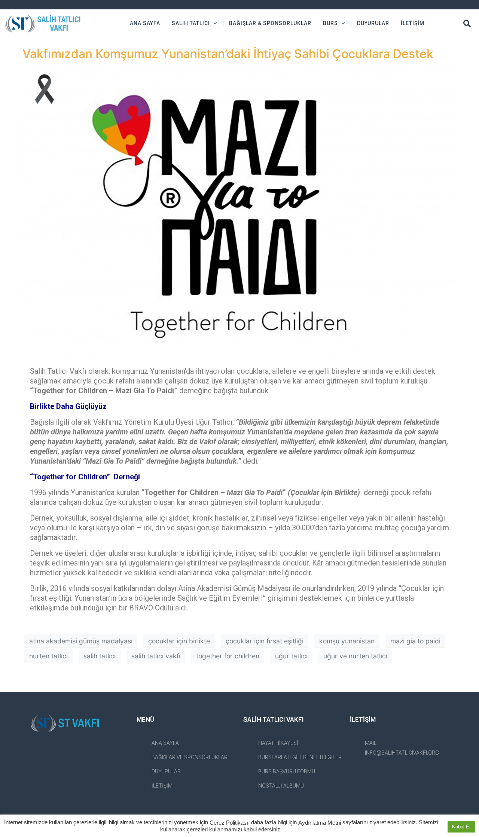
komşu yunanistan (347, 641)
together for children (227, 656)
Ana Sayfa (145, 23)
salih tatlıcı (99, 656)
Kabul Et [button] (461, 827)
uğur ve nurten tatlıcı (355, 656)
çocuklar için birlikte (179, 641)
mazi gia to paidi (415, 641)
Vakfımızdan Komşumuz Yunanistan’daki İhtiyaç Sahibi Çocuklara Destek (227, 53)
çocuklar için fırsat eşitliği (264, 641)
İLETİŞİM (412, 23)
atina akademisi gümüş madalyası (80, 641)
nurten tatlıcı (48, 656)
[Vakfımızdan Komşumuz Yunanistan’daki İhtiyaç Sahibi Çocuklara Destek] (239, 211)
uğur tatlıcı (291, 656)
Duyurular (373, 23)
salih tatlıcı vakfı (155, 656)
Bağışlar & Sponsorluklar (270, 23)
